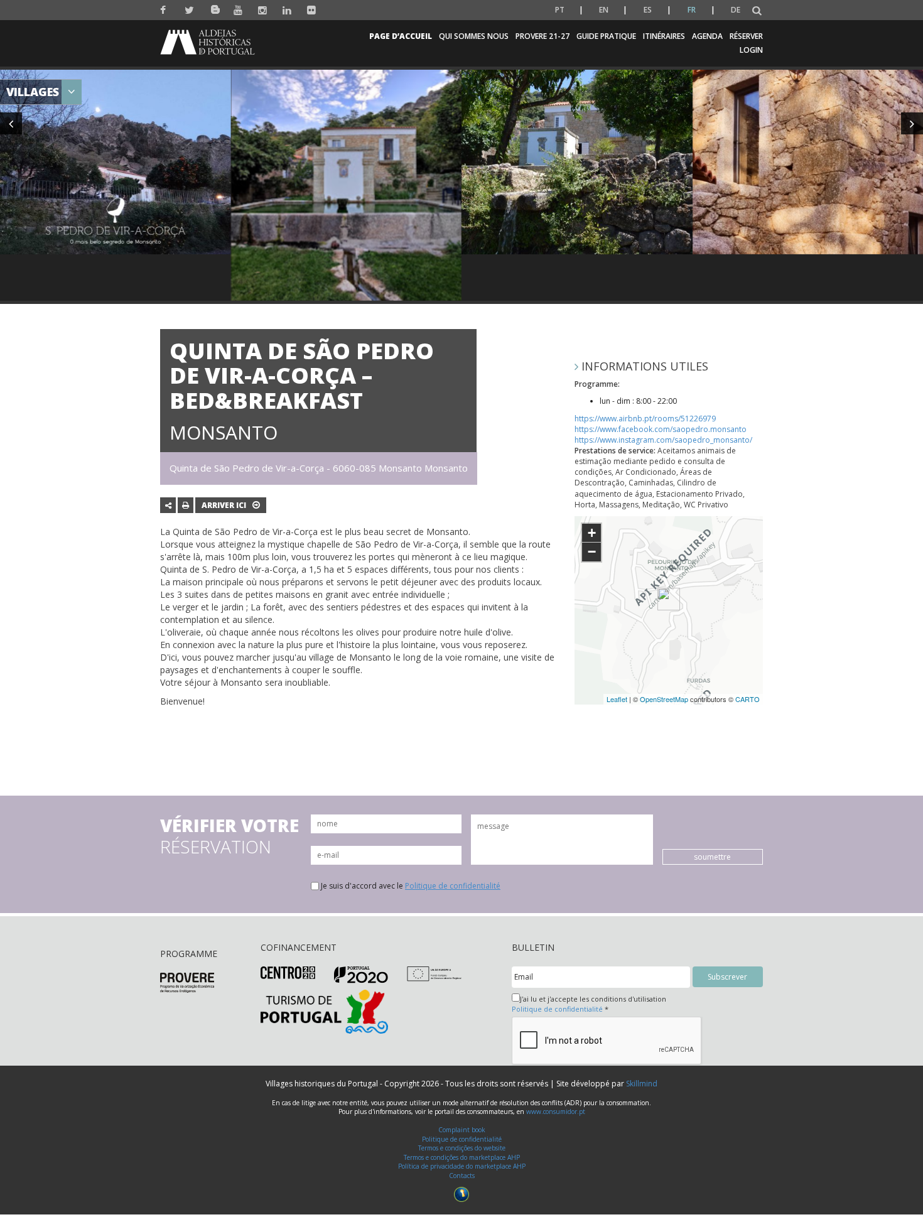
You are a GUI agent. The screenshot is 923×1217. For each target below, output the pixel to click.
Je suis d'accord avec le (410, 885)
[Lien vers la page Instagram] (262, 10)
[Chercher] (757, 11)
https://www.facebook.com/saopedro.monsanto (661, 429)
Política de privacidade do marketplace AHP (462, 1166)
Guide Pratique (606, 36)
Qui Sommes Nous (474, 36)
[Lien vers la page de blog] (214, 7)
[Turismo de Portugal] (324, 1010)
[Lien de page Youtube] (238, 10)
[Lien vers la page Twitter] (189, 10)
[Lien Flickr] (311, 10)
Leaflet (617, 699)
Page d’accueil (400, 36)
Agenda (707, 36)
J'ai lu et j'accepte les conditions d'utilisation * (589, 1004)
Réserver (746, 36)
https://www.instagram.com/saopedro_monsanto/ (663, 440)
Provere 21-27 (542, 36)
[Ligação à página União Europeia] (434, 973)
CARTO (747, 699)
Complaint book (461, 1129)
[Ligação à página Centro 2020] (288, 971)
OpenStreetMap (664, 699)
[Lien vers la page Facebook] (165, 10)
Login (751, 50)
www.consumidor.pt (555, 1111)
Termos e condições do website (461, 1148)
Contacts (462, 1175)
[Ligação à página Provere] (187, 981)
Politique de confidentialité (452, 885)
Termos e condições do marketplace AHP (462, 1157)
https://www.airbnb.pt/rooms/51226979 (645, 418)
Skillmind (641, 1083)
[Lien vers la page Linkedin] (287, 10)
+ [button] (592, 533)
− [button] (592, 552)
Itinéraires (664, 36)
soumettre (712, 857)
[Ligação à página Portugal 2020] (361, 974)
